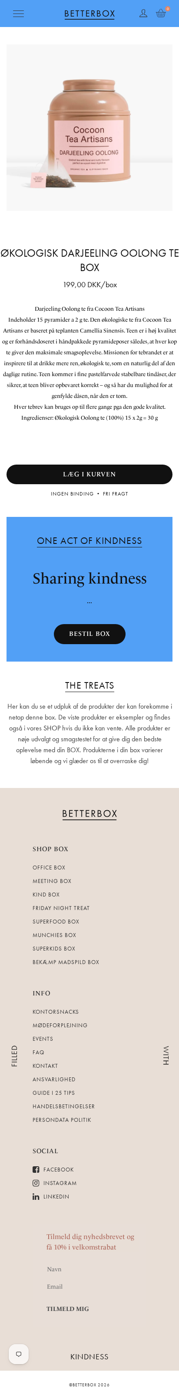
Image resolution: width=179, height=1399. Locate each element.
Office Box (49, 867)
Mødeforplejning (60, 1025)
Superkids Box (54, 948)
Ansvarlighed (54, 1079)
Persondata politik (62, 1120)
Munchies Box (54, 935)
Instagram (59, 1183)
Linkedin (56, 1196)
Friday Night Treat (61, 908)
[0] (161, 14)
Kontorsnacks (56, 1011)
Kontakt (45, 1066)
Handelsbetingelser (64, 1106)
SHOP (51, 728)
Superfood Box (56, 921)
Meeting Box (52, 881)
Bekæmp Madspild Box (66, 962)
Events (43, 1038)
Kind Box (46, 894)
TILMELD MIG (67, 1308)
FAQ (38, 1052)
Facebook (58, 1169)
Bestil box (89, 634)
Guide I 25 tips (54, 1093)
